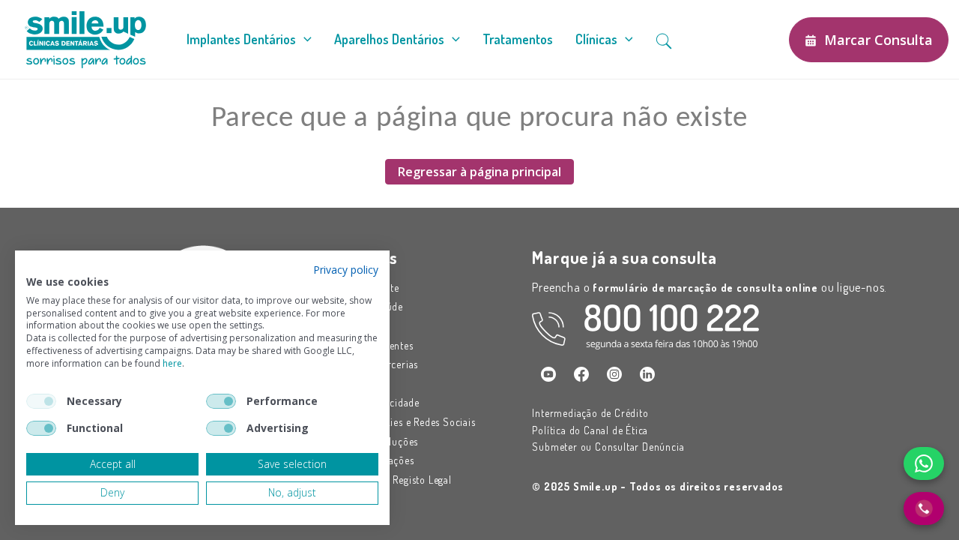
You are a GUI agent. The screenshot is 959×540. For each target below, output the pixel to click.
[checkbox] (41, 401)
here (172, 363)
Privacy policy (345, 269)
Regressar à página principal (479, 172)
